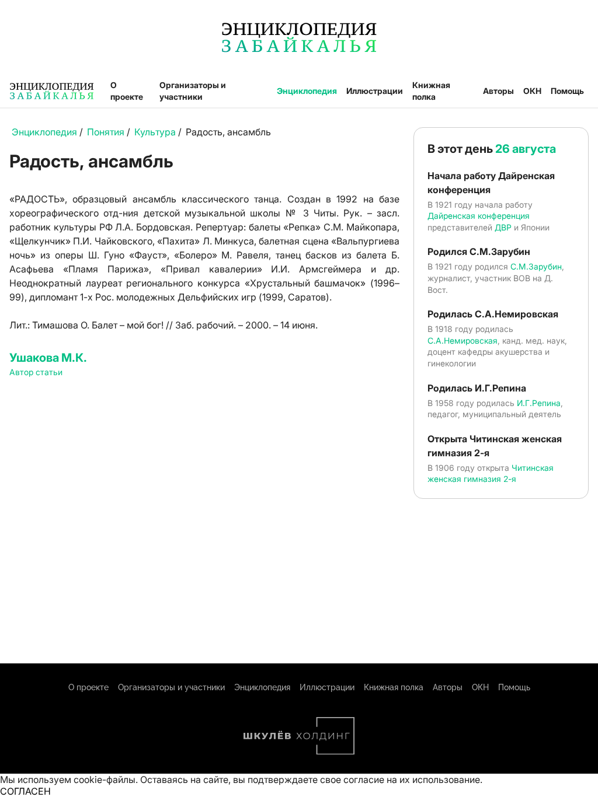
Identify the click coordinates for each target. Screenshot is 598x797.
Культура (155, 132)
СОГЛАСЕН (25, 791)
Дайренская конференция (478, 216)
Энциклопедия (307, 91)
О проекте (126, 91)
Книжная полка (431, 91)
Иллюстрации (374, 91)
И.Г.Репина (539, 403)
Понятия (105, 132)
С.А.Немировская (462, 340)
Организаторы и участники (192, 91)
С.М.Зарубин (536, 266)
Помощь (567, 91)
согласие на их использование (411, 779)
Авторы (498, 91)
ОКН (532, 91)
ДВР (503, 227)
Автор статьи (35, 372)
